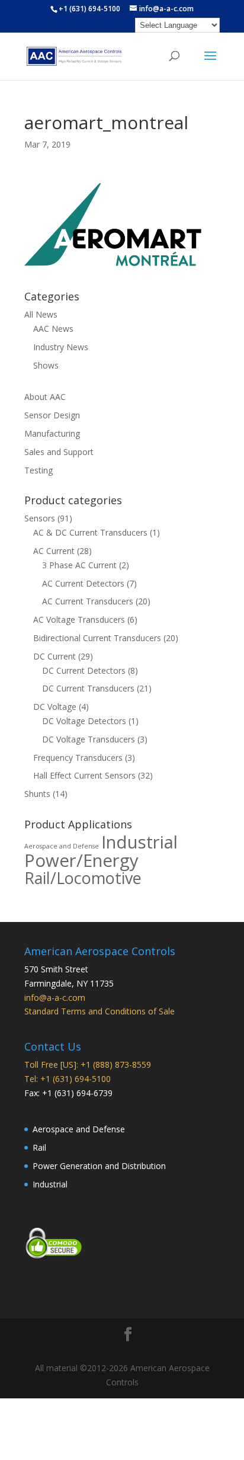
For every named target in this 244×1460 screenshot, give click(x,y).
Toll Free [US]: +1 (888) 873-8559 (87, 1064)
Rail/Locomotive (83, 878)
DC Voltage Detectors (84, 720)
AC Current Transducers (87, 601)
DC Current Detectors (84, 670)
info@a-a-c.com (54, 997)
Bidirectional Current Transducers (97, 637)
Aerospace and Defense (61, 846)
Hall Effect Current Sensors (84, 775)
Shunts (37, 793)
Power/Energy (81, 860)
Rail (39, 1147)
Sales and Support (59, 451)
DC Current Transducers (88, 688)
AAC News (53, 328)
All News (40, 314)
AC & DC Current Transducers (90, 532)
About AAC (45, 396)
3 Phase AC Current (79, 565)
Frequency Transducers (78, 757)
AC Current (54, 550)
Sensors (39, 518)
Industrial (139, 842)
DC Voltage (54, 706)
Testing (38, 470)
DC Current (54, 656)
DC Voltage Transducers (88, 739)
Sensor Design (52, 415)
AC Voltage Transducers (79, 619)
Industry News (60, 347)
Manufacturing (52, 433)
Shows (46, 365)
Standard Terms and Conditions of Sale (99, 1011)
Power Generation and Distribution (99, 1165)
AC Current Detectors (83, 583)
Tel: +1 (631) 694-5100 (67, 1078)
